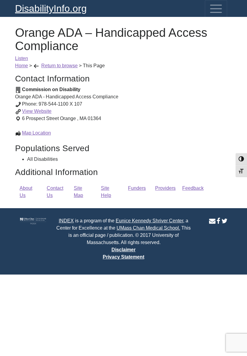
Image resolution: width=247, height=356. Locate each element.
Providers (165, 188)
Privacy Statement (123, 256)
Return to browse (59, 65)
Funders (137, 188)
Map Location (36, 132)
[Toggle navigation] (216, 8)
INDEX (66, 220)
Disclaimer (123, 249)
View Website (37, 111)
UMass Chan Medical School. (148, 227)
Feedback (193, 188)
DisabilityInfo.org (51, 8)
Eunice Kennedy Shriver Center (149, 220)
